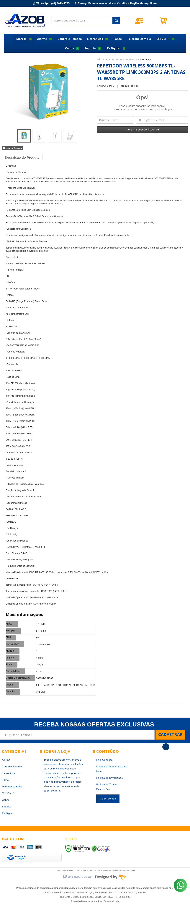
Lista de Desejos (13, 148)
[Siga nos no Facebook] (165, 746)
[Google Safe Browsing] (100, 848)
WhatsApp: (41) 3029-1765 (53, 3)
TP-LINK (135, 86)
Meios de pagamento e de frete (111, 769)
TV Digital (7, 813)
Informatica (132, 59)
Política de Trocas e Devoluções (107, 787)
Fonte (5, 779)
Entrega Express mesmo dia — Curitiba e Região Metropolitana (117, 3)
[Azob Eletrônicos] (25, 21)
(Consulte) (141, 892)
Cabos (5, 799)
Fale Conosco (104, 759)
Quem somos (108, 798)
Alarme (6, 759)
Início (100, 59)
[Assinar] (170, 735)
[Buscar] (116, 20)
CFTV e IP (8, 793)
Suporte (6, 806)
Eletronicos (114, 59)
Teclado (147, 59)
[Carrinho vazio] (172, 20)
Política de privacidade (109, 777)
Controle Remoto (12, 766)
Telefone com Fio (12, 786)
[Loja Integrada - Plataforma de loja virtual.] (77, 876)
